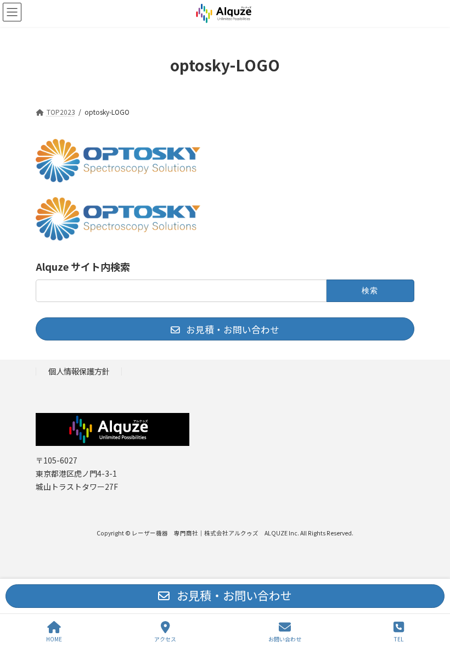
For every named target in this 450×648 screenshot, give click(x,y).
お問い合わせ (284, 639)
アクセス (165, 639)
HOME (54, 639)
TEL (398, 639)
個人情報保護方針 (79, 371)
